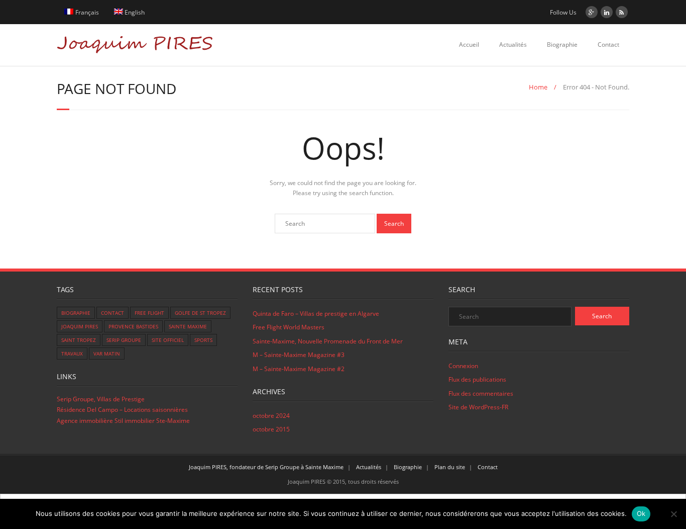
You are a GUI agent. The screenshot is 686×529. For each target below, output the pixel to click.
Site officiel (168, 339)
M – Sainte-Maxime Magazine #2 (299, 369)
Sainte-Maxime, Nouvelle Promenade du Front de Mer (328, 341)
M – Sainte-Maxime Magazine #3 (299, 354)
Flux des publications (477, 379)
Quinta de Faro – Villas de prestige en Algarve (316, 313)
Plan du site (449, 467)
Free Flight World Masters (288, 327)
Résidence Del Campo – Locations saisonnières (122, 409)
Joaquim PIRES (79, 326)
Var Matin (106, 353)
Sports (203, 339)
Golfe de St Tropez (200, 312)
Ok (641, 513)
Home (538, 87)
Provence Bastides (133, 326)
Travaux (72, 353)
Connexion (463, 366)
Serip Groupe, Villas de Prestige (101, 399)
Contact (608, 44)
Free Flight (149, 312)
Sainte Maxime (188, 326)
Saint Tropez (78, 339)
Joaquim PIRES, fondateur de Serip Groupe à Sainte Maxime (266, 467)
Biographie (562, 44)
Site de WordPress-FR (478, 407)
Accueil (469, 44)
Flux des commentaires (480, 393)
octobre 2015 (271, 429)
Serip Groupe (123, 339)
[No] (673, 514)
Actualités (513, 44)
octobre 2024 (271, 415)
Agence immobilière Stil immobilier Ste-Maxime (123, 420)
